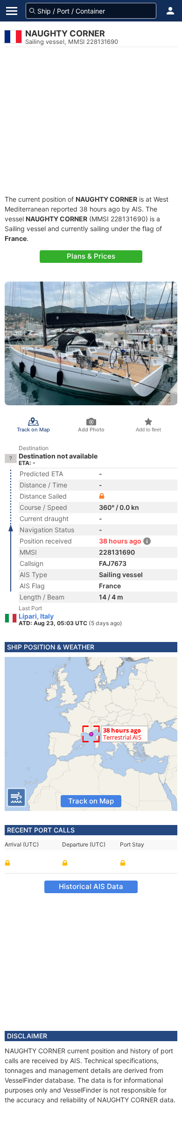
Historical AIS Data (91, 886)
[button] (170, 10)
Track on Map (91, 801)
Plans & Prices (91, 256)
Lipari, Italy (36, 616)
